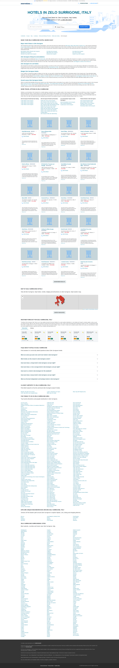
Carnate (22, 592)
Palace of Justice (50, 474)
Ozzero (48, 636)
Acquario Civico (24, 407)
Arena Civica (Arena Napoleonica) (28, 418)
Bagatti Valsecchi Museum (26, 424)
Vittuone (74, 632)
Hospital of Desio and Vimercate (53, 407)
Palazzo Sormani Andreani (52, 485)
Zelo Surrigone (76, 635)
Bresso (22, 566)
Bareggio (22, 545)
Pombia (74, 542)
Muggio (48, 620)
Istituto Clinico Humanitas (52, 415)
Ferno (48, 548)
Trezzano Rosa (76, 597)
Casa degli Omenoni (25, 440)
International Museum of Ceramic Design (55, 413)
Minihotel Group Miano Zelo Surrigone (28, 53)
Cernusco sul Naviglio (25, 617)
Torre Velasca (76, 483)
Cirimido (22, 626)
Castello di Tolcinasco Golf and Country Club (30, 444)
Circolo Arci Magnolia (25, 474)
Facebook (34, 659)
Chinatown (23, 518)
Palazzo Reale (50, 483)
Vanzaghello (75, 607)
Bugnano (22, 571)
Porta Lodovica (76, 545)
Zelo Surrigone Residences (66, 103)
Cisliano (22, 628)
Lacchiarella (49, 572)
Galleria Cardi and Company (26, 501)
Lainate (48, 574)
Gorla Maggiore (50, 562)
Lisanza (48, 583)
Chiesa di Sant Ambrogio (26, 461)
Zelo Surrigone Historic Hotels (86, 101)
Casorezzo (23, 602)
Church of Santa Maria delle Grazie (28, 466)
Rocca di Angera (76, 433)
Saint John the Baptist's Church (79, 439)
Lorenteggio (49, 593)
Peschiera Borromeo (77, 537)
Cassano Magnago (24, 605)
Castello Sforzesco (25, 445)
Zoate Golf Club (76, 505)
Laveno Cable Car (50, 423)
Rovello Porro (76, 558)
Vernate (74, 619)
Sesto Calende (76, 579)
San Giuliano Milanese (77, 565)
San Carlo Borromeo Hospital (79, 443)
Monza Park (49, 450)
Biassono (23, 558)
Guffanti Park (49, 405)
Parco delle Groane (51, 496)
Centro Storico (24, 614)
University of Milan (76, 487)
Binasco (22, 559)
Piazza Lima (75, 407)
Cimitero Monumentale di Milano (27, 472)
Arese (22, 537)
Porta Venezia (76, 427)
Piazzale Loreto (76, 414)
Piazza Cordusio (50, 506)
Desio (48, 544)
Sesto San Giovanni (77, 580)
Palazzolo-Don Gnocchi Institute (53, 487)
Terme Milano (76, 479)
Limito (48, 580)
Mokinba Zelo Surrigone (51, 53)
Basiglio (22, 549)
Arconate (23, 535)
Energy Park (23, 488)
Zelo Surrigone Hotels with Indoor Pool (48, 101)
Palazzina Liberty (50, 476)
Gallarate (49, 552)
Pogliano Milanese (76, 541)
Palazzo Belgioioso (51, 478)
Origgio (48, 632)
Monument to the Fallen (52, 448)
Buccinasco (23, 570)
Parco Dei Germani (51, 489)
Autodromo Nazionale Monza (27, 423)
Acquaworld (23, 409)
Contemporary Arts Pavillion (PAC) (27, 480)
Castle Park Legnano (25, 448)
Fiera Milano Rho (24, 497)
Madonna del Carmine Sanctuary (53, 432)
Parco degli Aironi (50, 488)
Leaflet (83, 309)
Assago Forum (81, 83)
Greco (48, 565)
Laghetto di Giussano (44, 76)
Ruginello (75, 561)
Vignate (74, 623)
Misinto (48, 614)
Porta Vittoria (75, 517)
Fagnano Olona (50, 545)
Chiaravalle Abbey (24, 456)
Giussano (49, 558)
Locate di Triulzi (50, 587)
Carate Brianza (24, 588)
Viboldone (75, 620)
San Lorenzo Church (77, 445)
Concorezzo (23, 635)
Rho (74, 552)
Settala (74, 583)
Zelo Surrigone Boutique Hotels (86, 100)
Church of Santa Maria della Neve (27, 465)
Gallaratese (49, 553)
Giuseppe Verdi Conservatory (27, 504)
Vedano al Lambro (76, 614)
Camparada (23, 584)
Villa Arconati (75, 496)
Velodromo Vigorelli (77, 489)
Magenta (48, 596)
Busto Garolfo (23, 578)
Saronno (74, 572)
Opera (48, 631)
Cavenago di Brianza (25, 613)
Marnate (48, 604)
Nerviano (49, 623)
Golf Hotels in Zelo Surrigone (86, 104)
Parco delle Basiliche (51, 494)
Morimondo (49, 617)
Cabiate (22, 579)
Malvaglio (49, 598)
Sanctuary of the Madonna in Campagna (81, 453)
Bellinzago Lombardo (25, 550)
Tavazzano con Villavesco (78, 593)
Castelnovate (23, 610)
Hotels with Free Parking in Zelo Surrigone (49, 108)
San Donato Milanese (77, 563)
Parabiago (75, 532)
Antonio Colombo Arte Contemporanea (29, 414)
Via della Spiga (76, 491)
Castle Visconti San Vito (25, 449)
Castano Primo (24, 607)
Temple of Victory (76, 478)
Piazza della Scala (76, 406)
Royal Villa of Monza (77, 435)
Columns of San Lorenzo (26, 479)
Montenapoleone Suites (53, 67)
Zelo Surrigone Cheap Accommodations (33, 57)
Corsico (48, 536)
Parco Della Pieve (50, 493)
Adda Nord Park (24, 410)
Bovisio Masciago (24, 563)
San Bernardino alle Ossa (78, 441)
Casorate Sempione (25, 601)
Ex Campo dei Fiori (24, 489)
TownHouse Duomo (27, 83)
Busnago (22, 575)
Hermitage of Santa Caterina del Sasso (55, 406)
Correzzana (49, 535)
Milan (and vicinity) (56, 35)
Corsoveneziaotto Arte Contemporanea (29, 485)
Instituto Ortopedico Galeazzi (53, 411)
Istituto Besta (49, 414)
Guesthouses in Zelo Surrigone (66, 104)
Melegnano (49, 607)
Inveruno (49, 570)
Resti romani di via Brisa (77, 431)
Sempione (75, 520)
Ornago (48, 633)
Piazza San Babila (76, 411)
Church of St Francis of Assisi (57, 76)
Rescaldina (75, 550)
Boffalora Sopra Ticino (25, 561)
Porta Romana (76, 516)
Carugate (23, 596)
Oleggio (48, 628)
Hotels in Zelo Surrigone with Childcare (48, 109)
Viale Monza (75, 494)
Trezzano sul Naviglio (77, 598)
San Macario (75, 566)
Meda (48, 605)
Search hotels (84, 26)
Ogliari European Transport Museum (54, 467)
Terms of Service (43, 665)
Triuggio (74, 602)
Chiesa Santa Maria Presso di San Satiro (29, 462)
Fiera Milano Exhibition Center (27, 496)
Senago (74, 576)
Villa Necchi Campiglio (77, 498)
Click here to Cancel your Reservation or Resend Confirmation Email (35, 652)
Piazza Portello (76, 410)
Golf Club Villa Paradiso (25, 506)
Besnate (22, 557)
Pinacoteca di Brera (77, 418)
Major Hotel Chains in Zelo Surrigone (32, 43)
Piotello (74, 540)
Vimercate (75, 630)
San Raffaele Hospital (77, 449)
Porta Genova (76, 544)
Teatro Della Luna (76, 472)
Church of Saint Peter (25, 463)
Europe (28, 35)
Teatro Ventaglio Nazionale (78, 476)
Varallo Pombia (76, 611)
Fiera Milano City (24, 494)
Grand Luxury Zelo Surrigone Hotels (31, 80)
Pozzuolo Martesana (77, 546)
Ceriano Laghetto (24, 615)
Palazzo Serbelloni (50, 484)
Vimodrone (75, 631)
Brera (22, 565)
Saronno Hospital (76, 458)
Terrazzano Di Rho (77, 594)
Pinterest (55, 659)
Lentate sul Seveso (51, 576)
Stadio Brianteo (76, 463)
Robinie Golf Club (76, 432)
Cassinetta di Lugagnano (26, 606)
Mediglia (48, 606)
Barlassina (23, 546)
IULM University (50, 418)
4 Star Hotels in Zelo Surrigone (27, 101)
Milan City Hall (49, 439)
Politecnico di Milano (77, 423)
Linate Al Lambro (50, 581)
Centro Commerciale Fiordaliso (27, 452)
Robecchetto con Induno (78, 553)
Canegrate (23, 585)
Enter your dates (59, 312)
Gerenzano (49, 555)
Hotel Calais (43, 58)
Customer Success (50, 657)
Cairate (22, 580)
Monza (48, 615)
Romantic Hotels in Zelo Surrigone (87, 103)
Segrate (74, 575)
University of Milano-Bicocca (78, 488)
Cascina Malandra (24, 598)
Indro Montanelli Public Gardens (53, 410)
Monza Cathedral (50, 449)
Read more (24, 144)
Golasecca (49, 559)
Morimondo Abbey (50, 452)
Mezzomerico (49, 610)
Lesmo (48, 578)
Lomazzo (49, 589)
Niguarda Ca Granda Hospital (53, 466)
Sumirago (75, 592)
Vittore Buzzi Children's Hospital (79, 502)
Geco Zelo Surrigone (76, 52)
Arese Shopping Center (25, 419)
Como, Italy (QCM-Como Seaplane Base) (29, 393)
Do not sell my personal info (60, 657)
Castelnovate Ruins (25, 446)
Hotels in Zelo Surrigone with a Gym (48, 107)
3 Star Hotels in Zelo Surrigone (27, 103)
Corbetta (22, 636)
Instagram (46, 659)
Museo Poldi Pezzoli (51, 458)
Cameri (22, 583)
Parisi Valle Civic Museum (52, 500)
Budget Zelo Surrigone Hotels (29, 71)
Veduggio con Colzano (77, 615)
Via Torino (75, 493)
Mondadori (49, 445)
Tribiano (74, 601)
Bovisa (91, 76)
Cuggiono (49, 539)
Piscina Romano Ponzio (77, 420)
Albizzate (22, 533)
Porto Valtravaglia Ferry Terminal (79, 428)
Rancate (74, 549)
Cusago (48, 540)
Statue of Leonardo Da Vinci (78, 465)
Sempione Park (76, 461)
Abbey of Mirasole (24, 404)
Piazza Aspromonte (51, 504)
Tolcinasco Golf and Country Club (80, 480)
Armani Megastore (24, 420)
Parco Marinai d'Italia (51, 498)
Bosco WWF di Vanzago (26, 435)
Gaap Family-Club (24, 500)
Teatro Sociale (76, 475)
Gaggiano (49, 550)
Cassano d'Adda (24, 604)
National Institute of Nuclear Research (54, 463)
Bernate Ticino (24, 553)
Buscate (22, 574)
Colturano (23, 633)
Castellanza (23, 609)
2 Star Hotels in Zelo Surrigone (27, 104)
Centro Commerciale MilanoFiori (27, 453)
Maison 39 (37, 58)
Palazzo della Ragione (51, 480)
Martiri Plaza (49, 435)
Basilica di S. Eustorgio (25, 426)
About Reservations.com (26, 657)
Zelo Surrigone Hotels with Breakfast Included (50, 104)
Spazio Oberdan (76, 462)
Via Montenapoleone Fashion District (80, 492)
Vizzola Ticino (76, 633)
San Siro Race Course (77, 450)
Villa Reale (75, 500)
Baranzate (23, 542)
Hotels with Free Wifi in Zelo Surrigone (48, 105)
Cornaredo (49, 532)
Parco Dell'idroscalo (51, 497)
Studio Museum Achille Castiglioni (79, 466)
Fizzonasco (49, 549)
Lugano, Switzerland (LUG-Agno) (53, 391)
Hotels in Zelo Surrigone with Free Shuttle (49, 103)
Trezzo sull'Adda (76, 600)
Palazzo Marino (50, 481)
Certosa (22, 619)
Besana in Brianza (24, 554)
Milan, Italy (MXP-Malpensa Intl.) (79, 391)
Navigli (48, 517)
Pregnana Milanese (77, 548)
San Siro (74, 518)
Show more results (59, 281)
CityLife (22, 630)
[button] (58, 302)
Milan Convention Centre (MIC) (53, 440)
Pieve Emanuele (76, 539)
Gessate (48, 557)
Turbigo (74, 605)
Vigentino (75, 622)
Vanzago (74, 609)
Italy (31, 35)
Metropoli (49, 436)
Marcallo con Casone (51, 602)
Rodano (74, 554)
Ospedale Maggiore (51, 471)
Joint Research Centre (51, 419)
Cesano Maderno (24, 622)
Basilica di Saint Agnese (25, 427)
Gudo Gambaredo (50, 567)
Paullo (74, 535)
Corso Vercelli (24, 484)
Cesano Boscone (24, 620)
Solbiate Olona (76, 588)
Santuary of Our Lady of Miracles (79, 457)
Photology (49, 502)
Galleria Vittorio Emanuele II (26, 502)
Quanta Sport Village (77, 430)
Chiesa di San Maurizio (25, 459)
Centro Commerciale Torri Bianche (28, 454)
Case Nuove (23, 600)
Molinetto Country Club (51, 444)
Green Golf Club (50, 404)
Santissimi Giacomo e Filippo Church (80, 456)
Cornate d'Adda (50, 533)
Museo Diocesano (50, 457)
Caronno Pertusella (25, 593)
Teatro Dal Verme (76, 470)
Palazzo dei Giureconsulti (52, 479)
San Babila (75, 440)
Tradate (74, 596)
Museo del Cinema (50, 456)
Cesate (22, 623)
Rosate (74, 555)
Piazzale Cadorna (76, 413)
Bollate (22, 562)
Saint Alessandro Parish (77, 437)
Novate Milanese (50, 624)
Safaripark (75, 436)
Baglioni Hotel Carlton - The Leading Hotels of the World (51, 83)
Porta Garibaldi (50, 520)
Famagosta (49, 546)
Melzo (48, 609)
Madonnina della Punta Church (53, 433)
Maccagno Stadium (51, 431)
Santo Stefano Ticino (77, 571)
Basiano (22, 548)
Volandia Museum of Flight (78, 504)
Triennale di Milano (77, 485)
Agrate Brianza (24, 531)
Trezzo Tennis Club (77, 484)
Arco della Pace (24, 417)
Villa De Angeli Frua (77, 497)
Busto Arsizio (23, 576)
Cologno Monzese (24, 632)
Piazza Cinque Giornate (51, 505)
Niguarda (49, 518)
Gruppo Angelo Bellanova (26, 46)
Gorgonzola (49, 561)
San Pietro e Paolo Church (78, 448)
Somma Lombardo (76, 589)
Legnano (49, 575)
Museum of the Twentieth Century (53, 462)
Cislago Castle (24, 475)
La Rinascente (50, 420)
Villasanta (75, 627)
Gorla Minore (49, 563)
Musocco (49, 622)
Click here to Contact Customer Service (67, 652)
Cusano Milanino (50, 541)
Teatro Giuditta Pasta (77, 474)
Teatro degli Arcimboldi (77, 471)
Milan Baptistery (50, 437)
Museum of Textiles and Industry (53, 461)
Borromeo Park (24, 433)
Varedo (74, 613)
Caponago (23, 587)
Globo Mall (23, 505)
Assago (22, 541)
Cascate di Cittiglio (24, 443)
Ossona (48, 635)
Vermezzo (75, 618)
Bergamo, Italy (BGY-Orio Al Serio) (28, 391)
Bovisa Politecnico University (27, 437)
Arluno (22, 539)
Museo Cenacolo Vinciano (52, 453)
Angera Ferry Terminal (25, 413)
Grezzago (49, 566)
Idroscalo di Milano (51, 409)
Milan (48, 611)
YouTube (42, 659)
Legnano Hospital (50, 426)
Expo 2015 (23, 492)
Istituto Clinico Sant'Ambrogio (53, 417)
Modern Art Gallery (50, 443)
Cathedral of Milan (24, 450)
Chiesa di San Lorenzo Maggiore (27, 458)
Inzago (48, 571)
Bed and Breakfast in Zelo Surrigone (67, 102)
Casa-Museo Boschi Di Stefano (27, 441)
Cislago (22, 627)
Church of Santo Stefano (26, 470)
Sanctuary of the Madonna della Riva (80, 452)
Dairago (48, 542)
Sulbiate (74, 591)
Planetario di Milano (77, 422)
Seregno (74, 578)
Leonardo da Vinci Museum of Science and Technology (58, 427)
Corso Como (23, 483)
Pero (74, 536)
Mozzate (48, 619)
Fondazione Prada (24, 498)
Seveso (74, 585)
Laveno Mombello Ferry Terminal (53, 424)
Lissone (48, 585)
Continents (23, 35)
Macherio (49, 594)
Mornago (49, 618)
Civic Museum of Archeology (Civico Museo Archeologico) (32, 476)
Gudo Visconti (50, 568)
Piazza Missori (76, 409)
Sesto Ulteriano (76, 581)
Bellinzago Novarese (25, 552)
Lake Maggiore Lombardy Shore (79, 61)
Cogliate (22, 631)
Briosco (22, 567)
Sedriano (75, 574)
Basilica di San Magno (25, 428)
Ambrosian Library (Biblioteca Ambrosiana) (29, 411)
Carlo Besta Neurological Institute (27, 439)
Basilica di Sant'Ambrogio (26, 430)
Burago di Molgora (24, 572)
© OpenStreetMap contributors (93, 309)
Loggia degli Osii (50, 428)
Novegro (49, 626)
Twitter (38, 659)
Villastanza (75, 628)
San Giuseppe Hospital (77, 444)
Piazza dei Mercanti (77, 402)
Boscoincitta (23, 436)
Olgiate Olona (49, 630)
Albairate (22, 532)
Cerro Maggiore (24, 618)
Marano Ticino (50, 601)
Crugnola (49, 537)
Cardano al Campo (24, 589)
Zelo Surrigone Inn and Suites (30, 63)
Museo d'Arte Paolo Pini (52, 454)
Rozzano (74, 559)
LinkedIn (50, 659)
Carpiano (22, 594)
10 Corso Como (24, 402)
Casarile (22, 597)
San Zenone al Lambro (77, 570)
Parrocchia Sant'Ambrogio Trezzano (54, 501)
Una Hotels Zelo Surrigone (77, 51)
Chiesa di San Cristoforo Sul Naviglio (28, 457)
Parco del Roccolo (50, 492)
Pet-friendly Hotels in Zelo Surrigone (87, 105)
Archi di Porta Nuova (25, 415)
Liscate (48, 584)
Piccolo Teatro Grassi (77, 417)
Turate (74, 604)
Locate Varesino (50, 588)
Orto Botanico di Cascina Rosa (53, 470)
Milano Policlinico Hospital (52, 441)
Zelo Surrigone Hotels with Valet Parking (49, 113)
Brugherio (23, 568)
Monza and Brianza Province (45, 35)
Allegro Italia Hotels (74, 45)
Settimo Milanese (76, 584)
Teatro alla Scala (76, 467)
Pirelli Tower (75, 419)
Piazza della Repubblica (77, 405)
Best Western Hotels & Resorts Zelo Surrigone (30, 51)
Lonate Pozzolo (50, 592)
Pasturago (75, 533)
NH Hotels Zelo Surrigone (52, 51)
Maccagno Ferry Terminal (52, 430)
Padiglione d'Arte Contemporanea (54, 472)
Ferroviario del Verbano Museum (27, 493)
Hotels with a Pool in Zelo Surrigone (48, 100)
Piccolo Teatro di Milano (78, 415)
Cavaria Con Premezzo (25, 611)
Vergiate (74, 617)
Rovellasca (75, 557)
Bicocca (89, 61)
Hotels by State (42, 657)
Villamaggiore (75, 626)
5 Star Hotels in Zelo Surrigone (27, 100)
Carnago (22, 591)
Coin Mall (23, 478)
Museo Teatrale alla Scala (52, 459)
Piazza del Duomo (76, 404)
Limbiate (48, 579)
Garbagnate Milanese (51, 554)
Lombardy (36, 35)
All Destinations (35, 657)
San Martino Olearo (77, 567)
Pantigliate (75, 531)
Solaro (74, 587)
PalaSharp (49, 475)
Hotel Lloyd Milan (34, 83)
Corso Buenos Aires (25, 481)
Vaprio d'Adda (76, 610)
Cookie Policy (57, 665)
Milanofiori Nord (50, 613)
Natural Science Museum (52, 465)
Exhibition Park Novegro (26, 491)
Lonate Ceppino (50, 591)
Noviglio (48, 627)
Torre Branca (75, 481)
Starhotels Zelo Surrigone (26, 52)
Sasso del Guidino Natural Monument (80, 459)
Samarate (75, 562)
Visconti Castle (76, 501)
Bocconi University (24, 432)
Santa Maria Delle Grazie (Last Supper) (81, 454)
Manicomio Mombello (51, 600)
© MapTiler (86, 309)
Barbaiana (23, 544)
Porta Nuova (75, 424)
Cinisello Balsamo (24, 624)
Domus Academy (36, 76)
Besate (22, 555)
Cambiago (23, 581)
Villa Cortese (75, 624)
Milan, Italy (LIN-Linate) (51, 393)
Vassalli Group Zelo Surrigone (78, 53)
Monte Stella (86, 83)
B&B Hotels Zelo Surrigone (52, 52)
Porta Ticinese (76, 426)
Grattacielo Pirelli (50, 402)
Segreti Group (82, 45)
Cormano (49, 531)
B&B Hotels (68, 45)
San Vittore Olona (76, 568)
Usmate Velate (76, 606)
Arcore (22, 536)
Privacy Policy (51, 665)
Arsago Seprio (24, 540)
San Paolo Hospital (77, 446)
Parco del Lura (50, 491)
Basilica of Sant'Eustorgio (26, 431)
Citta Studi (23, 520)
